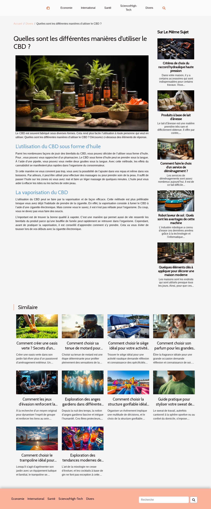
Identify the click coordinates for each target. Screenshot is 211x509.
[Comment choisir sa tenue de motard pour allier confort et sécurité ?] (83, 326)
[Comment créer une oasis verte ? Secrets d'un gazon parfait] (37, 326)
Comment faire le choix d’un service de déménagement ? (176, 167)
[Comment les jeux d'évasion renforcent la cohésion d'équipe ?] (37, 382)
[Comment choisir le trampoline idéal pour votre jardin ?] (37, 438)
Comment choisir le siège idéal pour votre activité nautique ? (128, 348)
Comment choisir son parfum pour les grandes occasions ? (174, 348)
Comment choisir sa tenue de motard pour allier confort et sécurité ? (82, 348)
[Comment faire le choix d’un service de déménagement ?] (175, 148)
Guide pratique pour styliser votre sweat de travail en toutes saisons (174, 404)
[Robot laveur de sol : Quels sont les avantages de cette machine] (175, 200)
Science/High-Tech (128, 7)
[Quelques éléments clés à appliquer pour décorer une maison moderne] (175, 252)
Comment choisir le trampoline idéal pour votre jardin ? (37, 460)
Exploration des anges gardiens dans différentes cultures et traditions (82, 404)
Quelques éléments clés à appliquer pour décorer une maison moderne (176, 271)
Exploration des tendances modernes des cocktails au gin (82, 460)
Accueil (18, 23)
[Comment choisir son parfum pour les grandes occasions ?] (174, 326)
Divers (149, 7)
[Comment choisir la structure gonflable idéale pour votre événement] (128, 382)
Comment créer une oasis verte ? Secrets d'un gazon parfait (37, 348)
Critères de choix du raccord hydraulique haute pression (176, 67)
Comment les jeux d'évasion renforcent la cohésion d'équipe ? (37, 404)
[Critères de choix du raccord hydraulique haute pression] (175, 48)
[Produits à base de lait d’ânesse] (175, 100)
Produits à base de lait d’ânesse (176, 117)
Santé (107, 7)
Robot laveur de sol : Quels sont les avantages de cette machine (176, 219)
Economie (66, 7)
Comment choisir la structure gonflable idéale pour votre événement (128, 404)
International (88, 7)
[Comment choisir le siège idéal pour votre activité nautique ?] (128, 326)
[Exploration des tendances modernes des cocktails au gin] (83, 438)
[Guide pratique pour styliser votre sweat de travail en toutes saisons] (174, 382)
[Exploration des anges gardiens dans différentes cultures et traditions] (83, 382)
